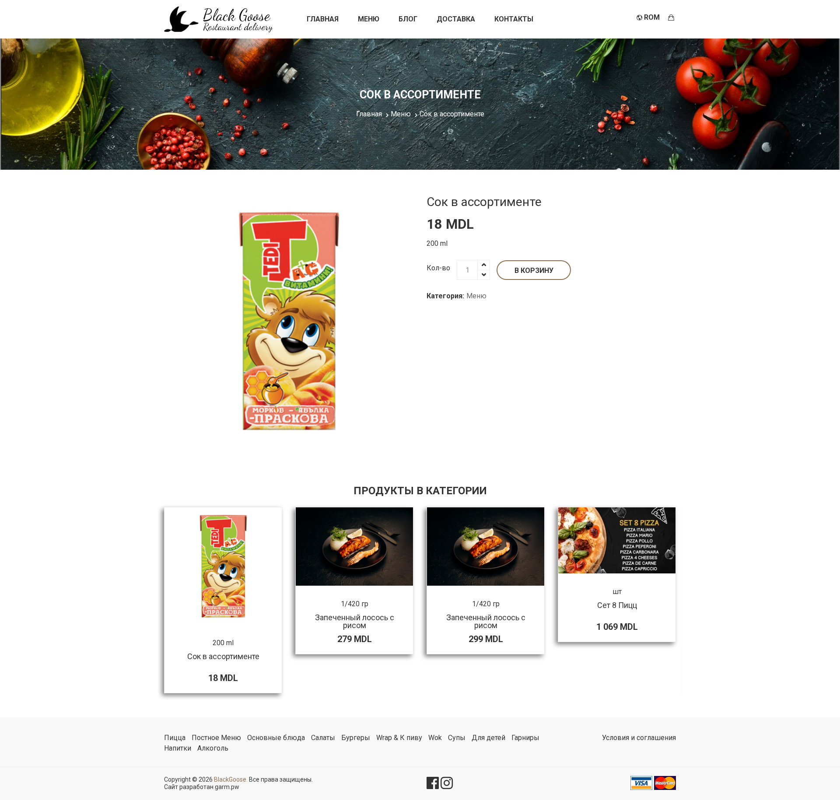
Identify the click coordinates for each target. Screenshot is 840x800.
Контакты (513, 19)
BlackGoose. (231, 779)
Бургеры (355, 738)
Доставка (456, 19)
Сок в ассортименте (484, 202)
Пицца (175, 738)
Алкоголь (212, 748)
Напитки (177, 748)
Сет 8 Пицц (617, 605)
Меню (368, 19)
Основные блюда (276, 738)
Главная (323, 19)
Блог (408, 19)
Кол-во (438, 268)
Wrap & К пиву (399, 738)
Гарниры (525, 738)
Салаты (323, 738)
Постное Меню (216, 738)
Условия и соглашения (639, 738)
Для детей (488, 738)
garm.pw (227, 786)
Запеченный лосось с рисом (354, 621)
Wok (435, 738)
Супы (457, 738)
